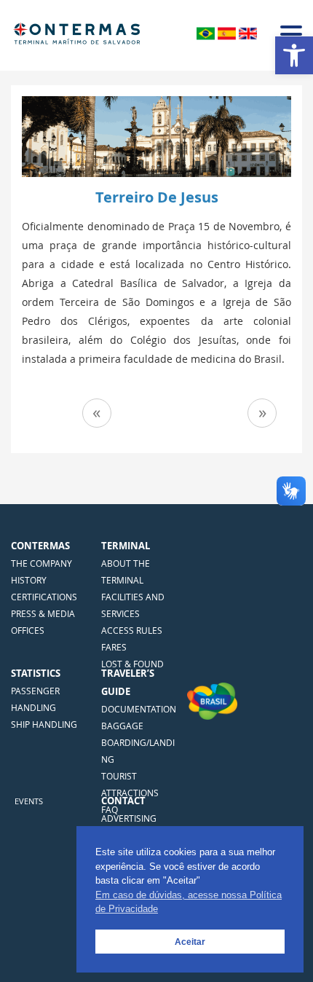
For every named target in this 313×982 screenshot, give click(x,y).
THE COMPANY (41, 563)
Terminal (125, 545)
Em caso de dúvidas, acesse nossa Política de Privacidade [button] (188, 902)
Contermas (40, 545)
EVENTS (29, 801)
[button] (294, 55)
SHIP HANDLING (44, 724)
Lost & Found (132, 663)
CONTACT (123, 800)
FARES (114, 647)
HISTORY (29, 580)
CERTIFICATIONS (44, 596)
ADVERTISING (128, 818)
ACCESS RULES (131, 630)
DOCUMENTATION (138, 709)
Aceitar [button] (190, 941)
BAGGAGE (122, 725)
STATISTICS (35, 673)
